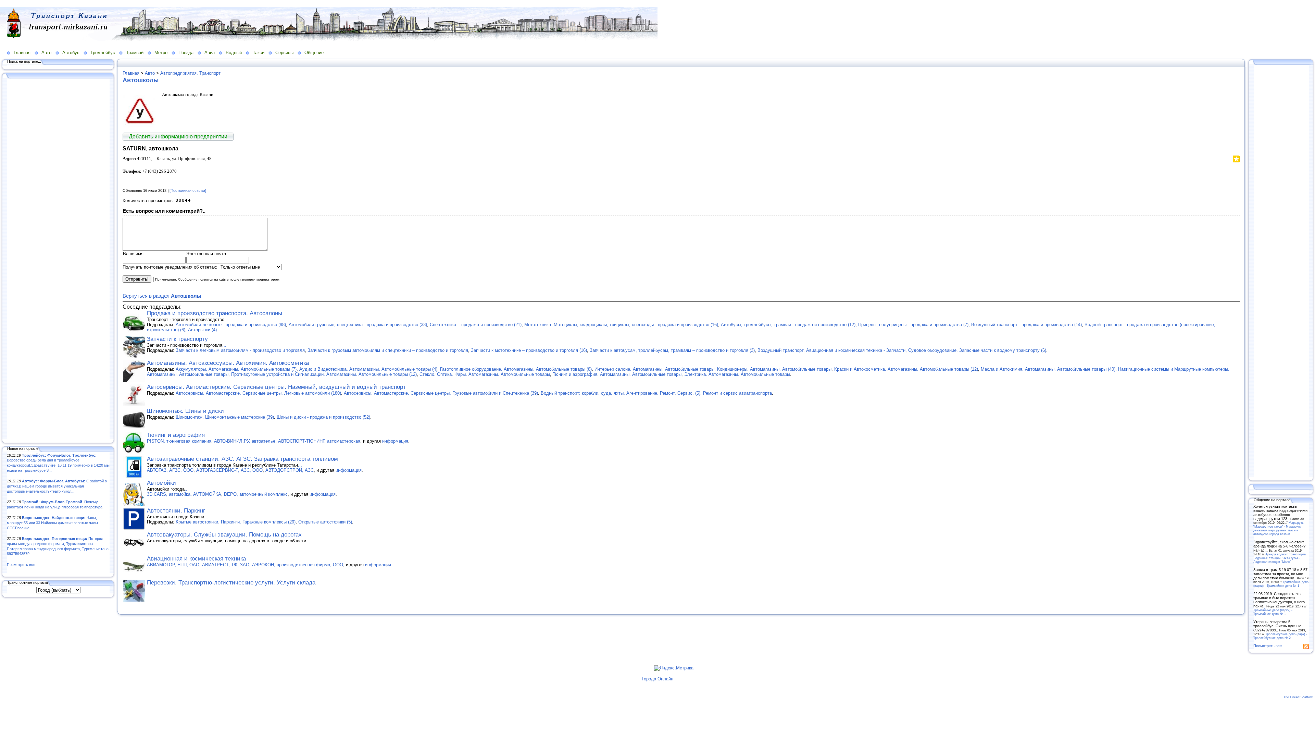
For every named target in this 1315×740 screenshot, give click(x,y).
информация (395, 441)
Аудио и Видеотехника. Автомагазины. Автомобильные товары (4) (368, 369)
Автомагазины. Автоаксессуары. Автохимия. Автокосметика (228, 363)
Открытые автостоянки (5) (325, 522)
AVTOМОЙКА (207, 494)
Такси (258, 52)
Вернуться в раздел (162, 296)
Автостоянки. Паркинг (176, 510)
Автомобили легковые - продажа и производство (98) (231, 324)
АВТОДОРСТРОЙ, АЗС (289, 470)
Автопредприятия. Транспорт (190, 73)
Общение (314, 52)
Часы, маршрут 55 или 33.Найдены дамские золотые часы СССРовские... (52, 523)
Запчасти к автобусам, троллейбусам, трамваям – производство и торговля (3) (672, 350)
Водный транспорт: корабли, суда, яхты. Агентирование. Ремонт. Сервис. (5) (620, 393)
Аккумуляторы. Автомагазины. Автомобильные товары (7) (236, 369)
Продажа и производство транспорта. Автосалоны (214, 313)
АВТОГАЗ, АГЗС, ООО (170, 470)
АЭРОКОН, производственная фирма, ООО (297, 564)
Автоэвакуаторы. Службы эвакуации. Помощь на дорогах (224, 534)
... (226, 319)
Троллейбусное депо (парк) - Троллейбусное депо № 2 (1280, 636)
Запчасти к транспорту (177, 339)
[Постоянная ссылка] (188, 190)
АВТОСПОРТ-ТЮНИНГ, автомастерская (319, 441)
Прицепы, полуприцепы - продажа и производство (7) (913, 324)
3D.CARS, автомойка (168, 494)
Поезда (185, 52)
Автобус (70, 52)
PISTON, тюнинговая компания (179, 441)
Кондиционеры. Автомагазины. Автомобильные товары (774, 369)
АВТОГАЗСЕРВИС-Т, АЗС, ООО (229, 470)
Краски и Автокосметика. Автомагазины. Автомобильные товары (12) (906, 369)
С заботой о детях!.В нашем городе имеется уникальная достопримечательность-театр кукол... (57, 486)
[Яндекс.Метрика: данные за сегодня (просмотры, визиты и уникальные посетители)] (673, 668)
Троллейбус (102, 52)
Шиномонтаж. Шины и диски (185, 411)
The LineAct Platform (1298, 697)
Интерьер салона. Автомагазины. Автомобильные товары (654, 369)
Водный (234, 52)
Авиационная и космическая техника (196, 558)
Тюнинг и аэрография (176, 435)
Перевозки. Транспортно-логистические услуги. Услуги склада (231, 582)
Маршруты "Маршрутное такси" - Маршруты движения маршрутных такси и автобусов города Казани (1278, 528)
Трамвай (134, 52)
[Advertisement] (58, 259)
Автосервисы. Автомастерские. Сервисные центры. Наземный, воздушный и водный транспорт (276, 387)
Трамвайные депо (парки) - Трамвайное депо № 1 (1280, 584)
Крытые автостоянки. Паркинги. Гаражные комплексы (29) (236, 522)
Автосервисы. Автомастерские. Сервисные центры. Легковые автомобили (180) (258, 393)
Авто (46, 52)
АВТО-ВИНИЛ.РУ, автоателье (244, 441)
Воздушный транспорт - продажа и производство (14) (1026, 324)
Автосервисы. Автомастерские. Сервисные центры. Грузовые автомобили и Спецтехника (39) (441, 393)
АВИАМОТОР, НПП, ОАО (173, 564)
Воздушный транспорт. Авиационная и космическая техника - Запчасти (831, 350)
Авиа (209, 52)
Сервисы (284, 52)
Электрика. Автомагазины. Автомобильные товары (737, 374)
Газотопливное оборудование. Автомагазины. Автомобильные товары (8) (516, 369)
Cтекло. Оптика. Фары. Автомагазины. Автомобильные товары (484, 374)
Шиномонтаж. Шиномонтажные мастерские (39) (225, 417)
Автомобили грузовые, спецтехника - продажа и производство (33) (358, 324)
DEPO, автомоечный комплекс (256, 494)
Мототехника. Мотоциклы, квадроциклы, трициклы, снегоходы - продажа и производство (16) (621, 324)
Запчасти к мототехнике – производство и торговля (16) (529, 350)
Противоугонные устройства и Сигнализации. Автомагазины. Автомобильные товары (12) (324, 374)
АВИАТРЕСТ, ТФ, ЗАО (225, 564)
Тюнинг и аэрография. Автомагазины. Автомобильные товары (617, 374)
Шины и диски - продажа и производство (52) (323, 417)
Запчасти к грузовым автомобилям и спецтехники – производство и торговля (388, 350)
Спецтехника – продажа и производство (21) (476, 324)
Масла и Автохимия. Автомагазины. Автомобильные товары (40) (1048, 369)
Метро (160, 52)
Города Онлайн (657, 678)
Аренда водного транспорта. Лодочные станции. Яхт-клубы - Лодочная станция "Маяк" (1280, 558)
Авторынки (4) (202, 329)
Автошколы (141, 80)
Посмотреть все (21, 565)
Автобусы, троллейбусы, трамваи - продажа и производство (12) (788, 324)
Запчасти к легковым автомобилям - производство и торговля (240, 350)
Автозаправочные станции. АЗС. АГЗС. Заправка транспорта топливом (242, 459)
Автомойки (161, 483)
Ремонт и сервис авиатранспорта (737, 393)
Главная (22, 52)
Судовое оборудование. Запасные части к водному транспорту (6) (977, 350)
